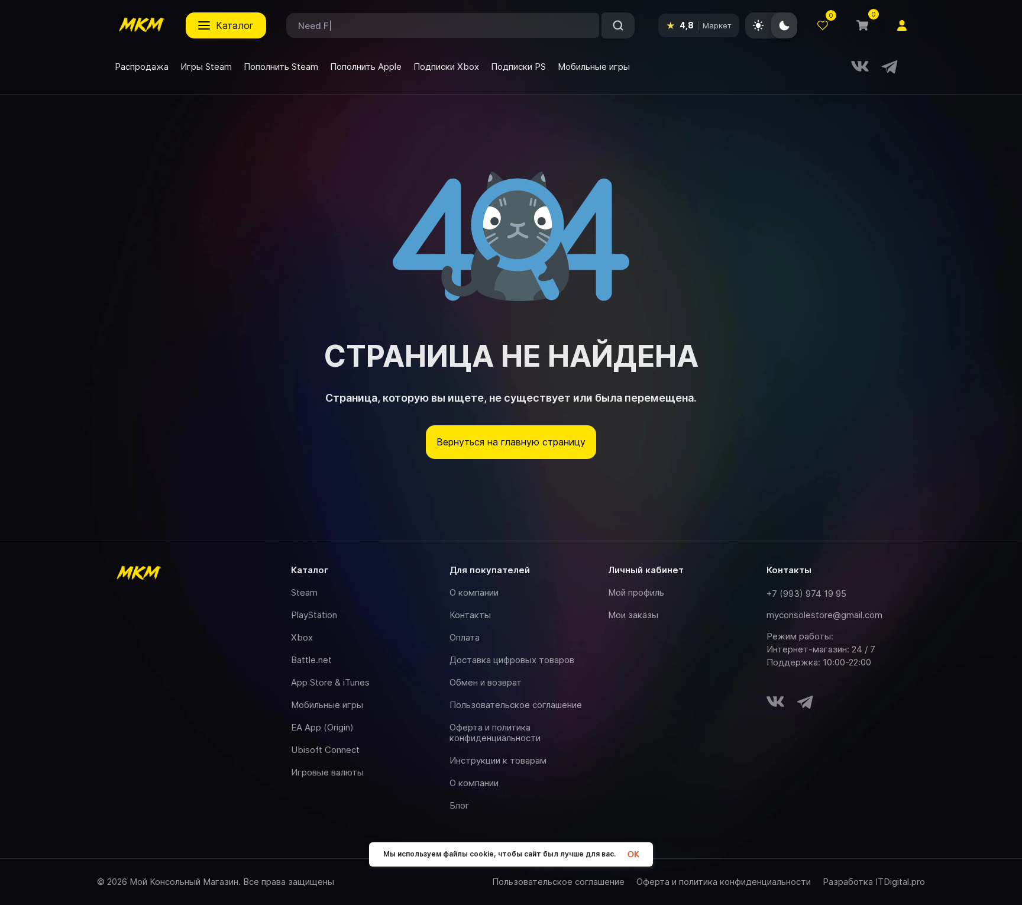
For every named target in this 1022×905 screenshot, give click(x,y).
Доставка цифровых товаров (511, 659)
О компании (474, 592)
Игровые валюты (327, 772)
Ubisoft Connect (325, 749)
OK (633, 854)
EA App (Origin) (322, 727)
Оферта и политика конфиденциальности (495, 733)
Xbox (302, 637)
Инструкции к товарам (497, 760)
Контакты (470, 614)
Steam (304, 592)
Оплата (464, 637)
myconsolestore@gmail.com (824, 614)
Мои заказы (633, 614)
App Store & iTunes (330, 682)
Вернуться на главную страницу (511, 442)
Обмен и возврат (485, 682)
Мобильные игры (327, 704)
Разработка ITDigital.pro (874, 882)
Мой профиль (636, 592)
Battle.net (311, 659)
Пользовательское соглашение (515, 704)
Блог (459, 805)
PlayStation (314, 614)
